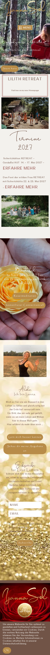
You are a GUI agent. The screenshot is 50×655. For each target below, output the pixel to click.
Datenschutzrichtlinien (20, 531)
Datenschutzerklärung (14, 643)
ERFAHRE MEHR (21, 187)
